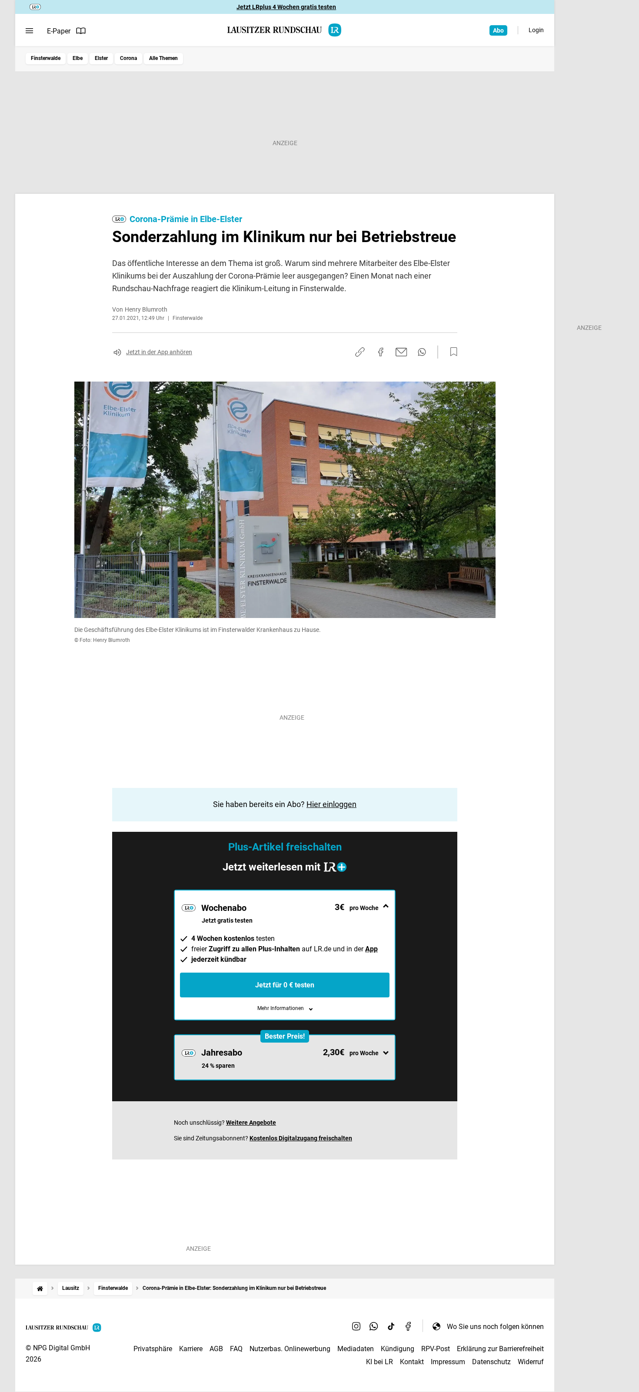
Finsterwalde (45, 58)
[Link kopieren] (360, 352)
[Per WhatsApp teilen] (421, 352)
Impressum (448, 1362)
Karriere (191, 1349)
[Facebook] (409, 1326)
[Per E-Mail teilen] (401, 352)
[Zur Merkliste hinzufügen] (451, 352)
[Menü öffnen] (29, 31)
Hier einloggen (331, 804)
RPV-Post (435, 1349)
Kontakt (412, 1362)
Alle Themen (163, 58)
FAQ (236, 1349)
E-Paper (58, 31)
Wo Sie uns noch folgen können (495, 1326)
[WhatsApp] (374, 1326)
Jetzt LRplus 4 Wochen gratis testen (286, 6)
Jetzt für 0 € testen (284, 985)
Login (536, 30)
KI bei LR (379, 1362)
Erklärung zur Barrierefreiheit (500, 1349)
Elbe (78, 58)
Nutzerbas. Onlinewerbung (290, 1349)
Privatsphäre (152, 1349)
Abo (498, 30)
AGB (216, 1349)
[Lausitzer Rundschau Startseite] (284, 30)
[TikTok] (391, 1326)
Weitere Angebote (251, 1122)
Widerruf (531, 1362)
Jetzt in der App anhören (159, 352)
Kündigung (397, 1349)
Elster (101, 58)
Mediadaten (355, 1349)
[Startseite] (40, 1288)
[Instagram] (356, 1326)
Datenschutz (491, 1362)
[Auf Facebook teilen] (380, 352)
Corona (128, 58)
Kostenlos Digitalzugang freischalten (301, 1138)
